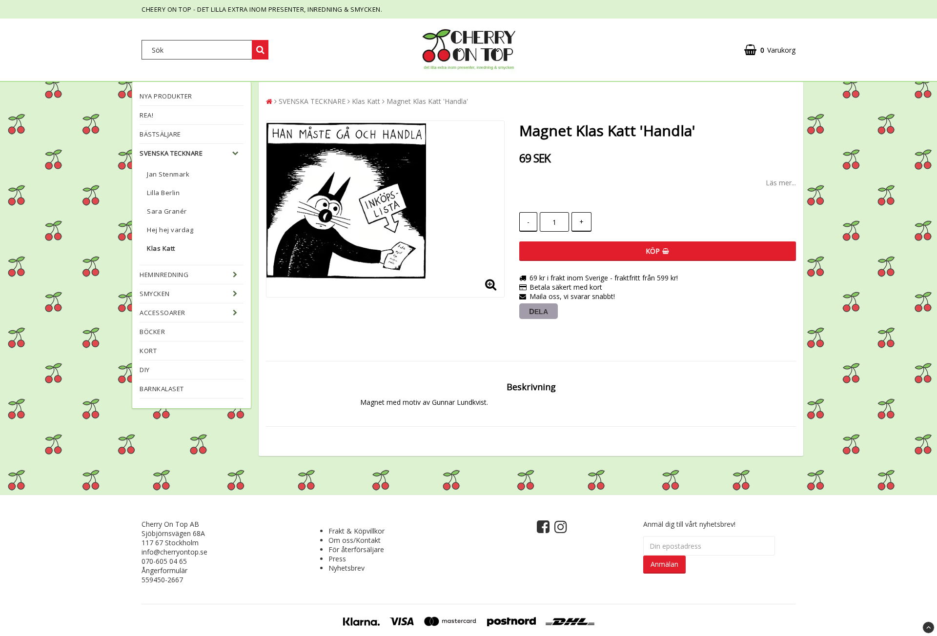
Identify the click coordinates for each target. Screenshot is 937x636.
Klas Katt (161, 248)
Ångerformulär (164, 570)
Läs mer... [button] (781, 182)
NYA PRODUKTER (166, 96)
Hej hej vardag (170, 229)
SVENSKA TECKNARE (171, 153)
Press (337, 558)
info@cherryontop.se (174, 551)
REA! (146, 115)
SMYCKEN (155, 293)
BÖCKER (152, 331)
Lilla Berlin (163, 192)
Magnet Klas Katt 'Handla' (427, 101)
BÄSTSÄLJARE (160, 134)
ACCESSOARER (162, 312)
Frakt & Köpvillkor (356, 531)
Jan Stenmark (168, 174)
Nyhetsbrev (346, 568)
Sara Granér (167, 211)
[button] (769, 50)
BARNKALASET (162, 388)
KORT (148, 350)
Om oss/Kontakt (354, 540)
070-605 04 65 (164, 561)
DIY (145, 369)
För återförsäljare (356, 549)
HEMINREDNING (164, 274)
